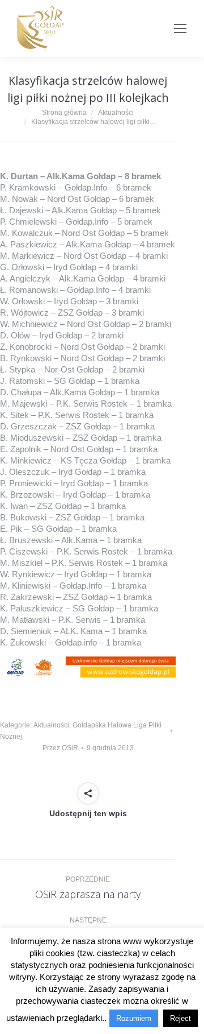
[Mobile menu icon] (180, 28)
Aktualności (51, 725)
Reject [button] (180, 1018)
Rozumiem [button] (133, 1018)
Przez (60, 748)
